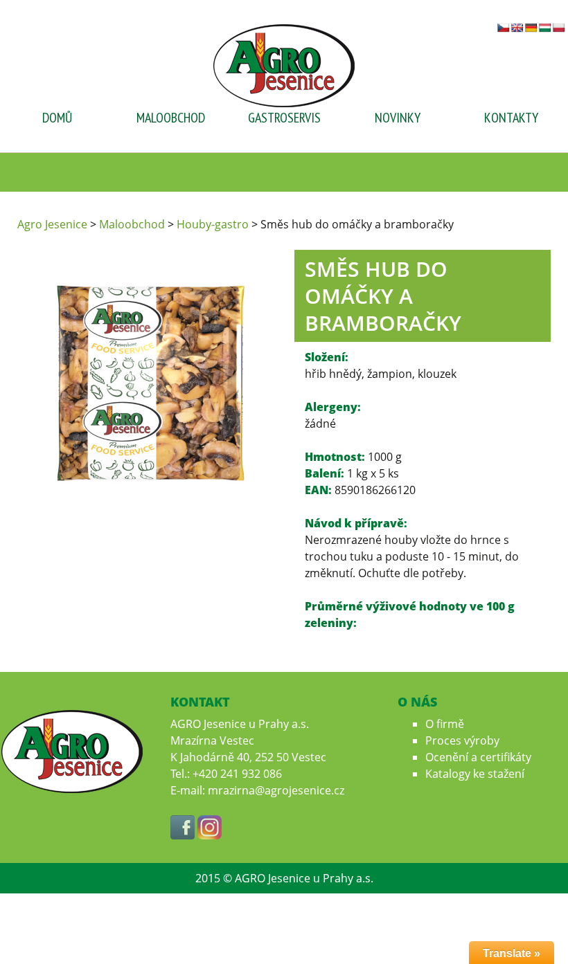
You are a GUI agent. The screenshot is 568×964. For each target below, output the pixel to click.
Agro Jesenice (52, 224)
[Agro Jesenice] (284, 64)
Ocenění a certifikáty (478, 757)
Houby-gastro (213, 224)
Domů (57, 118)
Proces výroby (462, 740)
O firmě (444, 723)
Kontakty (511, 118)
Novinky (397, 118)
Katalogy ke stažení (474, 773)
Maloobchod (170, 118)
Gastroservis (284, 118)
